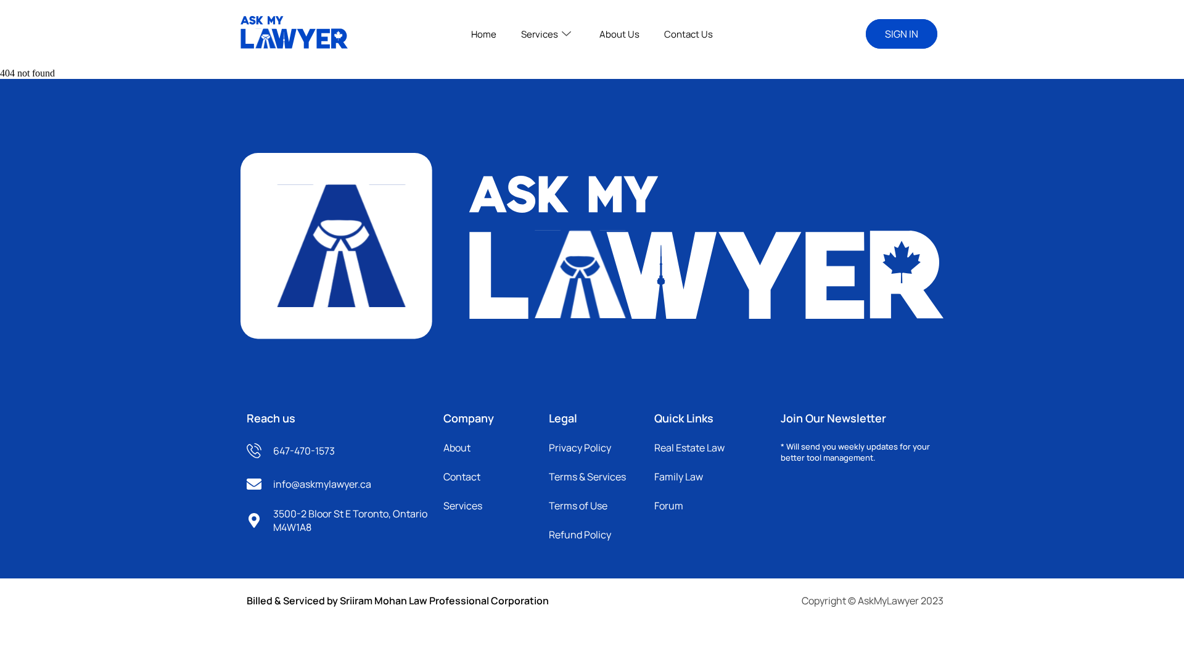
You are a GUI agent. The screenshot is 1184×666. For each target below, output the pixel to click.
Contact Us (688, 34)
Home (483, 34)
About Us (619, 34)
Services (539, 34)
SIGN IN (901, 34)
